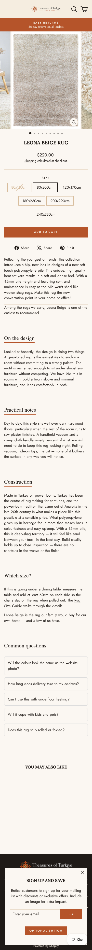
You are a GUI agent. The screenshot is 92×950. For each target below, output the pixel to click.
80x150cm (19, 187)
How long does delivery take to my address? (43, 683)
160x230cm (31, 201)
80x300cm (45, 187)
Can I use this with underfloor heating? (38, 699)
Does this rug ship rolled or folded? (36, 730)
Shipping (30, 160)
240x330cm (46, 214)
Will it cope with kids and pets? (33, 714)
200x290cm (60, 201)
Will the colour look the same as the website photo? (43, 665)
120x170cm (72, 187)
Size (46, 178)
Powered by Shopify (46, 946)
